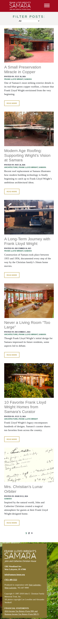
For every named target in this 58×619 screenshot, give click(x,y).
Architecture (11, 167)
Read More (12, 103)
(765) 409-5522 (11, 580)
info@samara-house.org (15, 575)
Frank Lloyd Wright (13, 79)
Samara (28, 79)
